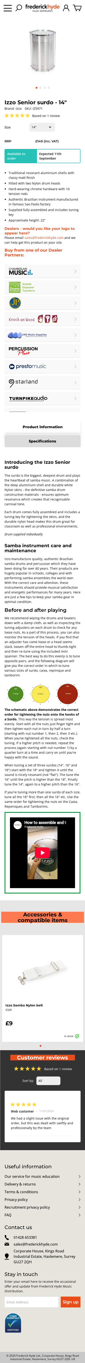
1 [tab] (40, 1046)
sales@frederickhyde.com (43, 238)
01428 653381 (25, 1237)
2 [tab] (45, 1046)
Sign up (70, 1302)
